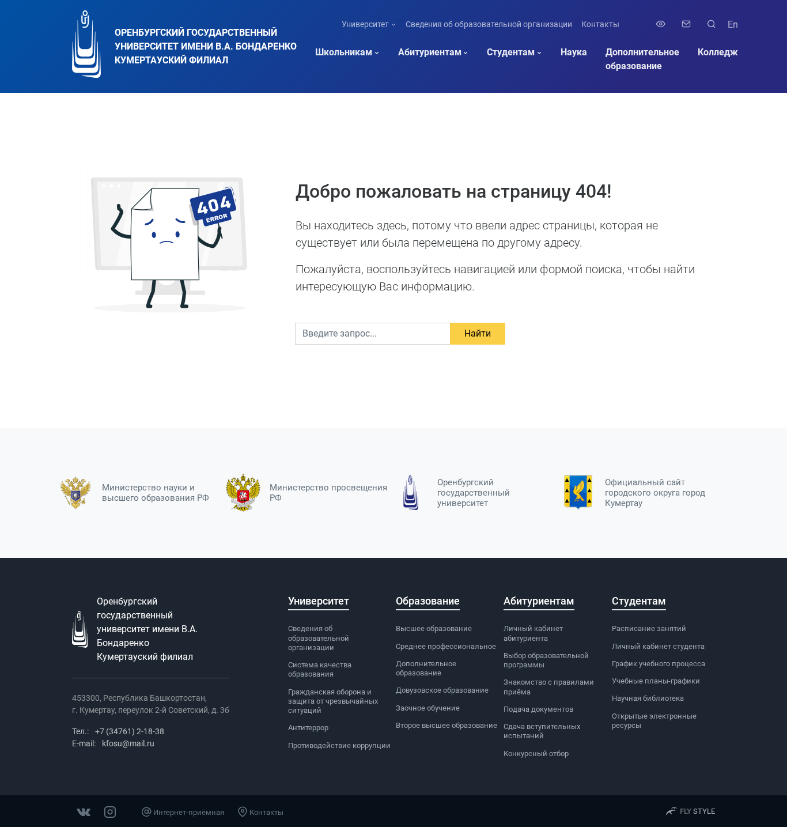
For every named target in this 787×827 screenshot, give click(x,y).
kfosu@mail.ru (128, 743)
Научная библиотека (648, 698)
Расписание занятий (649, 628)
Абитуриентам (429, 52)
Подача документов (538, 709)
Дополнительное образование (642, 59)
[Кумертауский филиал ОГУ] (86, 46)
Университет (365, 24)
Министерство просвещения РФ (328, 492)
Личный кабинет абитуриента (533, 633)
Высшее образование (434, 628)
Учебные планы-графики (656, 681)
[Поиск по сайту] (709, 24)
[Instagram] (110, 810)
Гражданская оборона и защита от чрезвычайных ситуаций (333, 701)
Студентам (511, 52)
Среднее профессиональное (446, 646)
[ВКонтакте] (83, 810)
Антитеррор (308, 727)
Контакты (600, 24)
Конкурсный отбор (536, 753)
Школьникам (343, 52)
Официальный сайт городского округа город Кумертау (655, 492)
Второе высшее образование (446, 725)
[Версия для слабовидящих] (661, 24)
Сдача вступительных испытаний (542, 731)
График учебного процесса (658, 663)
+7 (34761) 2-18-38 (129, 731)
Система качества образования (319, 669)
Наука (574, 52)
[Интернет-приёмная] (686, 24)
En (733, 24)
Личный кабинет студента (658, 646)
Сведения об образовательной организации (489, 24)
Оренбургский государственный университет (473, 492)
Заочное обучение (428, 708)
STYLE (697, 811)
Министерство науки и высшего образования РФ (155, 492)
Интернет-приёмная (188, 812)
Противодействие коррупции (339, 745)
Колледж (718, 52)
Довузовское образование (442, 690)
